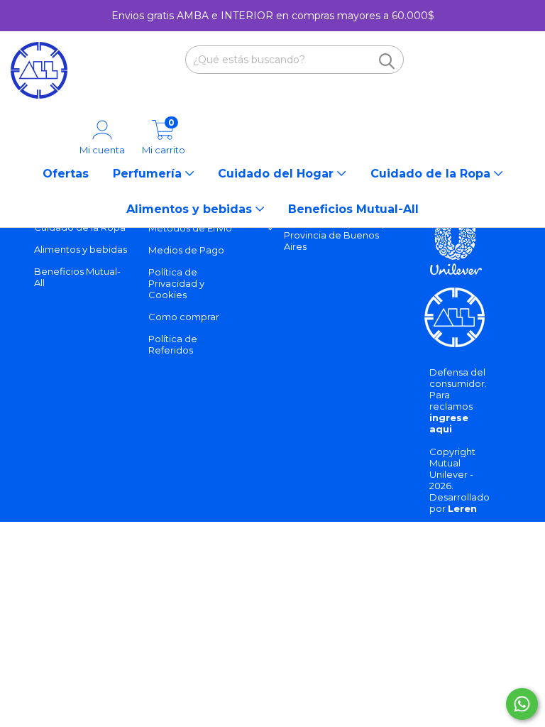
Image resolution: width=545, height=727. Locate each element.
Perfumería (149, 173)
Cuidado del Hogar (277, 173)
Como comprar (183, 316)
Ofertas (66, 173)
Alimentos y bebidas (190, 209)
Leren (462, 508)
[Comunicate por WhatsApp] (522, 704)
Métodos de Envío (190, 228)
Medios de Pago (186, 250)
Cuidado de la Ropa (432, 173)
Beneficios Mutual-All (353, 209)
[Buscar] (387, 61)
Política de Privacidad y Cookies (176, 283)
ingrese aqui (448, 423)
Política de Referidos (172, 344)
